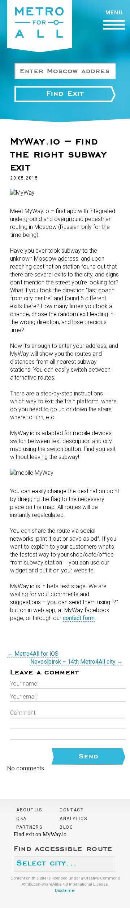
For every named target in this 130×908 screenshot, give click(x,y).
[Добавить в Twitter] (29, 642)
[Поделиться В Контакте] (43, 642)
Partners (29, 827)
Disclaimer (65, 890)
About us (29, 809)
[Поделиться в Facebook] (16, 642)
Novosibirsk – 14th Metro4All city (76, 661)
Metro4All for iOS (32, 653)
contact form (79, 618)
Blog (66, 827)
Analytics (73, 818)
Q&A (21, 818)
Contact (72, 809)
